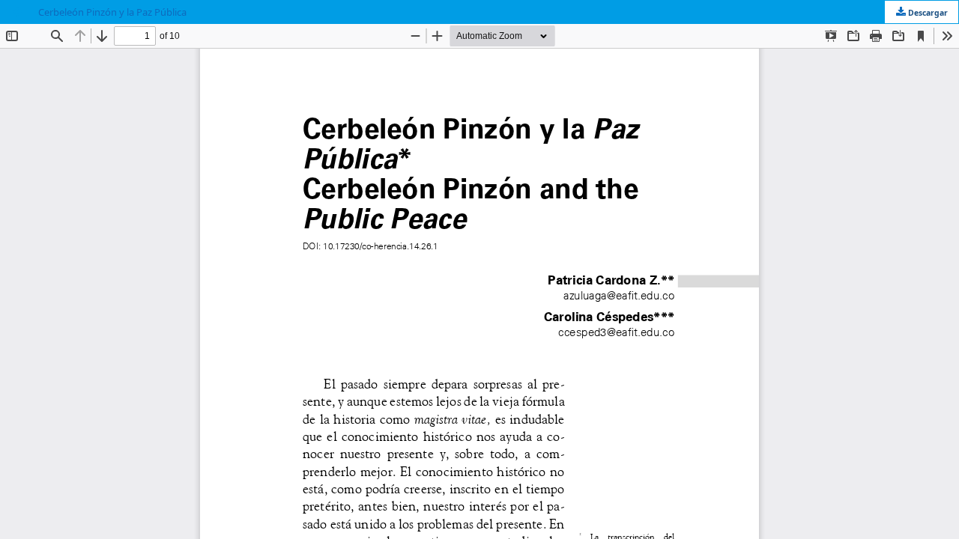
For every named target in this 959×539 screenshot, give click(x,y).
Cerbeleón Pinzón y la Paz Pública (112, 12)
